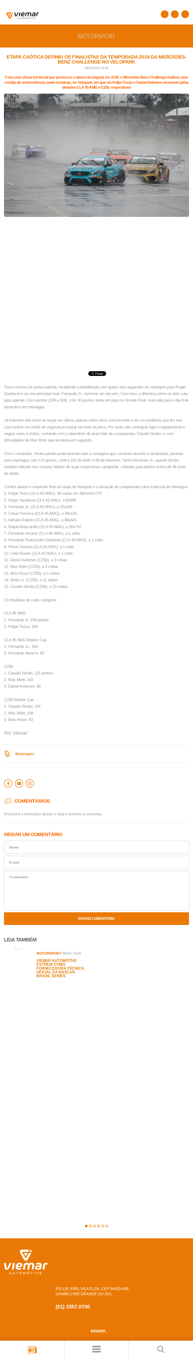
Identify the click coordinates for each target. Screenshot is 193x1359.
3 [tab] (94, 1226)
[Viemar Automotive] (165, 14)
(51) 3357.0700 (73, 1306)
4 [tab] (98, 1226)
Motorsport (24, 754)
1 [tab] (86, 1226)
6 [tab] (106, 1226)
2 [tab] (90, 1226)
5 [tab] (102, 1226)
